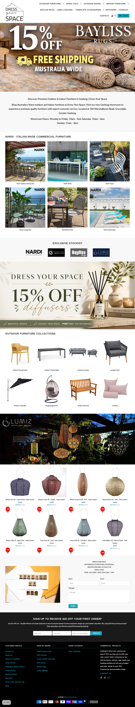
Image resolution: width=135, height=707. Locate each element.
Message (72, 588)
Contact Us (9, 651)
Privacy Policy (10, 670)
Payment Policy (11, 674)
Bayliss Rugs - (48, 10)
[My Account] (112, 16)
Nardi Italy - (74, 4)
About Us (8, 655)
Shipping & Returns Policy (15, 667)
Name (71, 579)
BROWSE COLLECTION (26, 439)
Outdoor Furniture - (51, 4)
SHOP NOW (113, 295)
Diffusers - (112, 10)
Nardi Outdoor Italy (44, 651)
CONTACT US (105, 673)
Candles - (124, 10)
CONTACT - (105, 16)
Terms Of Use (10, 663)
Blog (7, 686)
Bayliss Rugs (41, 667)
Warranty (8, 678)
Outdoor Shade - (94, 4)
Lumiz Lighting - (65, 10)
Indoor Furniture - (117, 4)
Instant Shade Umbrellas (46, 659)
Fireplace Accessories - (90, 10)
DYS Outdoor (42, 655)
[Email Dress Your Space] (109, 678)
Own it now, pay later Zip (14, 682)
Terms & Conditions (12, 659)
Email (102, 579)
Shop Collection (74, 651)
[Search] (116, 16)
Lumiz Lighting (42, 670)
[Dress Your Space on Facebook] (101, 678)
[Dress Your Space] (14, 11)
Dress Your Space (70, 697)
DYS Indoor (41, 663)
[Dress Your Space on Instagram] (105, 678)
